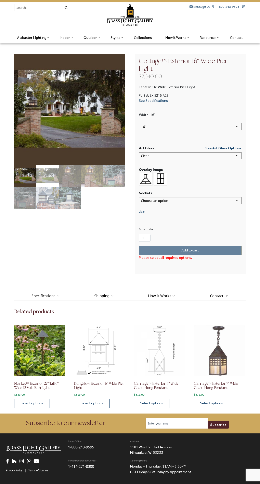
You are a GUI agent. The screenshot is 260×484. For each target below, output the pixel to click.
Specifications (43, 295)
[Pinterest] (30, 461)
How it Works (160, 295)
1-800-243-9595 (227, 6)
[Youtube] (38, 461)
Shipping (102, 295)
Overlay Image (151, 169)
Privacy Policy (14, 470)
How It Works (176, 37)
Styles (115, 37)
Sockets (145, 193)
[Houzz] (16, 461)
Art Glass (146, 148)
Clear (142, 211)
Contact (236, 37)
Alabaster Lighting (32, 37)
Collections (143, 37)
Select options (32, 403)
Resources (208, 37)
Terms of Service (38, 470)
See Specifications (153, 100)
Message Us (201, 6)
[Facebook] (9, 461)
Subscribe (218, 424)
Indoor (65, 37)
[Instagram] (23, 461)
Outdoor (90, 37)
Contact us (219, 295)
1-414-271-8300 (81, 466)
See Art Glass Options (223, 148)
